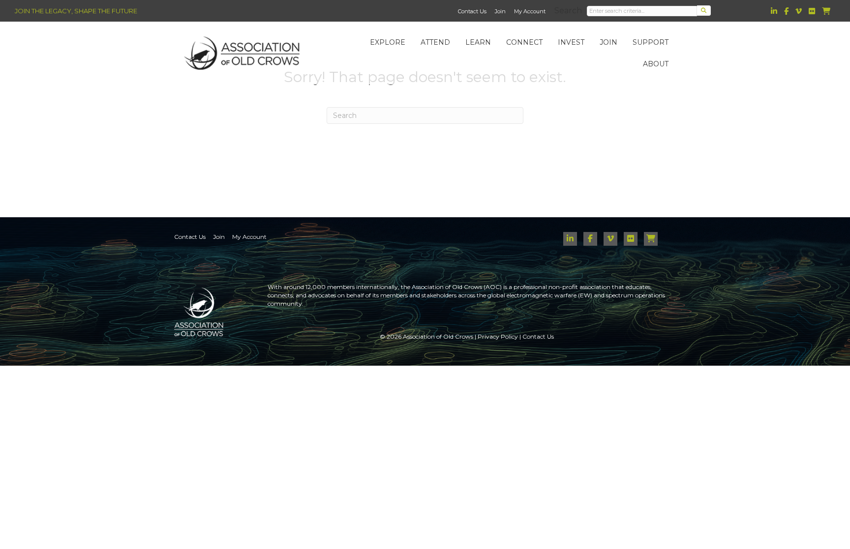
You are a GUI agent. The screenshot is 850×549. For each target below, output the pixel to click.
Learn (478, 42)
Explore (387, 42)
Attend (435, 42)
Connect (524, 42)
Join (500, 11)
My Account (530, 11)
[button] (704, 10)
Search (568, 10)
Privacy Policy (498, 336)
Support (650, 42)
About (655, 63)
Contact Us (472, 11)
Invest (571, 42)
